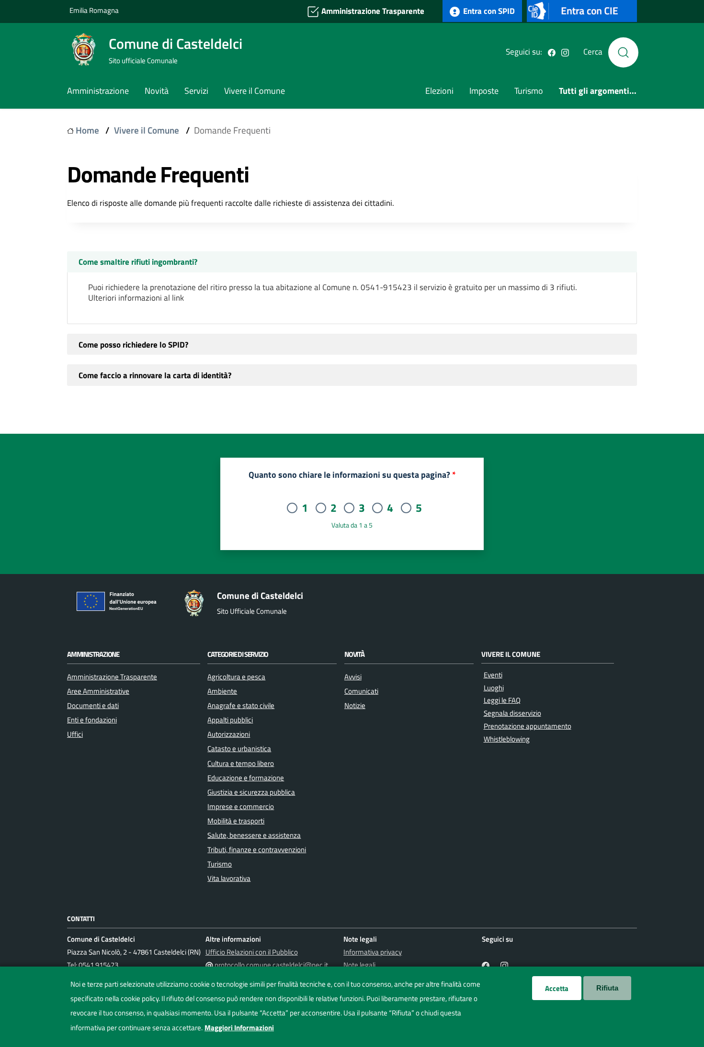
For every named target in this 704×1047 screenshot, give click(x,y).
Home (87, 130)
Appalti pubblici (230, 719)
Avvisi (353, 676)
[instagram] (565, 51)
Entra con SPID (488, 11)
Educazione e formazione (245, 777)
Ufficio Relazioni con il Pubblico (251, 951)
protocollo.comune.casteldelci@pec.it (271, 964)
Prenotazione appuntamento (527, 726)
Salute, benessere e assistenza (254, 835)
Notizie (354, 705)
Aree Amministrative (98, 691)
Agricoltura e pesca (236, 676)
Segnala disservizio (512, 713)
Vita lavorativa (228, 878)
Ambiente (222, 691)
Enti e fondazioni (92, 719)
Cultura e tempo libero (240, 763)
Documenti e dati (93, 705)
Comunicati (361, 691)
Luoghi (494, 687)
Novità (157, 90)
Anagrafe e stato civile (240, 705)
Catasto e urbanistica (239, 748)
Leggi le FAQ (502, 700)
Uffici (75, 734)
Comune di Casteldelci (175, 44)
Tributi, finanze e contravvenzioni (256, 849)
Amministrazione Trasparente (371, 11)
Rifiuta (607, 988)
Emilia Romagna (94, 10)
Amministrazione (98, 90)
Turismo (528, 90)
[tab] (352, 262)
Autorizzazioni (228, 734)
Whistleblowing (507, 738)
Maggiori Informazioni (239, 1027)
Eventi (493, 674)
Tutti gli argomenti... (597, 90)
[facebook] (552, 51)
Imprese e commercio (240, 806)
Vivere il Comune (254, 90)
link (178, 297)
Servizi (196, 90)
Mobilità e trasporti (235, 820)
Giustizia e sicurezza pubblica (251, 792)
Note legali (359, 964)
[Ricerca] (623, 52)
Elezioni (439, 90)
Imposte (484, 90)
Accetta (556, 988)
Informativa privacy (372, 951)
